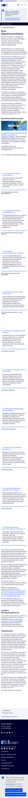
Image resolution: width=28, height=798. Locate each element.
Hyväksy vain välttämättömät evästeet (16, 794)
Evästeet (3, 760)
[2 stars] (4, 713)
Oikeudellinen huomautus (7, 765)
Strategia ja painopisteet (8, 27)
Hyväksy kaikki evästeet (14, 790)
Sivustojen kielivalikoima (7, 757)
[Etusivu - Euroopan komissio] (4, 4)
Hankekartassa (14, 621)
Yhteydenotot (4, 751)
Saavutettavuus (5, 768)
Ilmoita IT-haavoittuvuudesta (8, 754)
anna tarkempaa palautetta (10, 716)
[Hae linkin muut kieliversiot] (13, 58)
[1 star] (3, 713)
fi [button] (18, 4)
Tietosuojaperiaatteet (6, 763)
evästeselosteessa (10, 784)
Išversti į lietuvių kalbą (10, 18)
